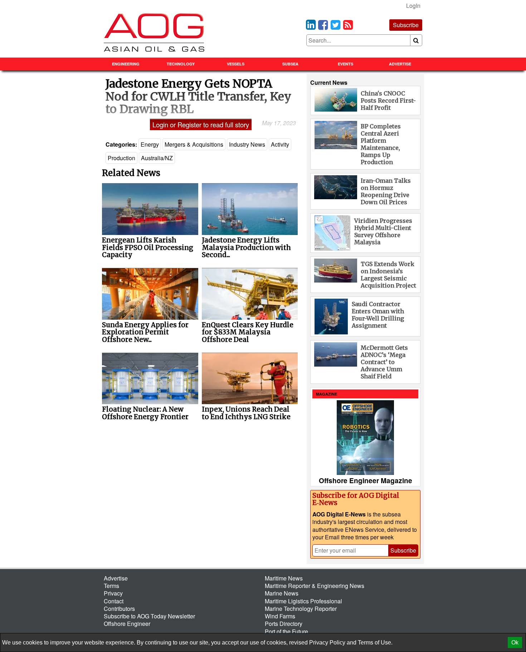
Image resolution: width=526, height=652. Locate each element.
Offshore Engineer (127, 623)
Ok (514, 642)
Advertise (400, 64)
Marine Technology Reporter (301, 608)
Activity (280, 144)
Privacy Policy (327, 642)
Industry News (247, 144)
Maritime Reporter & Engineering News (314, 585)
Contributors (119, 608)
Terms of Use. (375, 642)
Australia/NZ (157, 158)
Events (345, 64)
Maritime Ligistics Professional (303, 601)
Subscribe (406, 25)
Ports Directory (283, 623)
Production (121, 158)
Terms (111, 585)
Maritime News (284, 578)
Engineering (126, 64)
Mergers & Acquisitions (194, 144)
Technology (181, 64)
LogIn (413, 5)
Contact (113, 601)
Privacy (113, 593)
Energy (150, 144)
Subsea (290, 64)
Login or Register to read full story (200, 124)
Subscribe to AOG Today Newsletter (149, 616)
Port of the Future (286, 631)
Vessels (235, 64)
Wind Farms (280, 616)
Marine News (281, 593)
